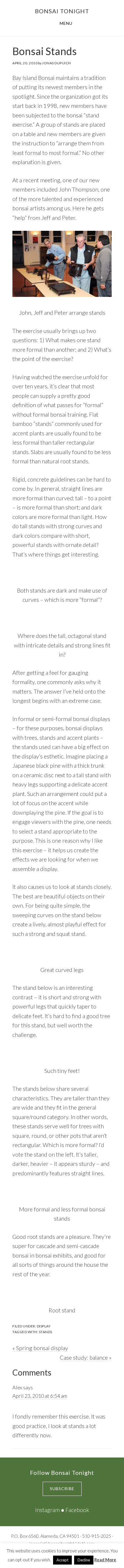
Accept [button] (62, 1560)
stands (45, 1332)
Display (44, 1326)
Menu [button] (66, 23)
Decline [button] (84, 1560)
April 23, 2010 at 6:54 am (39, 1396)
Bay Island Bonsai (33, 77)
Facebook (77, 1509)
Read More (105, 1559)
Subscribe (62, 1488)
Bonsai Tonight (62, 11)
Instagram (47, 1509)
